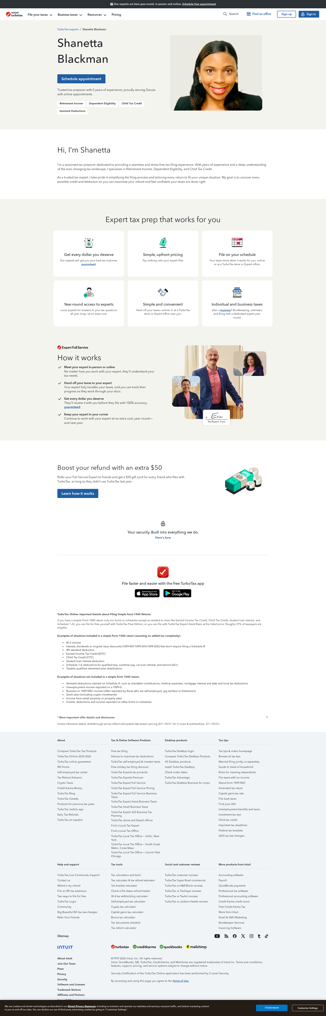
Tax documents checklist (125, 922)
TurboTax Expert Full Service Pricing (133, 788)
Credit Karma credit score (234, 901)
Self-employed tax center (72, 772)
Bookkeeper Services (231, 922)
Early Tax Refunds (67, 814)
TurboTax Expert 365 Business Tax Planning (131, 813)
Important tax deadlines (233, 825)
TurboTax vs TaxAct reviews (181, 896)
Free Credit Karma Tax (232, 906)
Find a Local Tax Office (125, 830)
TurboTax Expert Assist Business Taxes (134, 801)
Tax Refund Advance (69, 777)
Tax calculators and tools (126, 875)
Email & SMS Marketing (233, 917)
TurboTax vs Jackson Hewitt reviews (186, 901)
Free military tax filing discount (129, 767)
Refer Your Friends (68, 917)
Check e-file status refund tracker (130, 891)
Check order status (176, 772)
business (225, 310)
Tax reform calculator (123, 928)
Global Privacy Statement (81, 1006)
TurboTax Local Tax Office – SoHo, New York (135, 837)
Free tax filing (119, 751)
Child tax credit (228, 820)
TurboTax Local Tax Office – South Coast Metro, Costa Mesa (135, 845)
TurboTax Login (66, 901)
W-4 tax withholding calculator (129, 896)
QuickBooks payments (232, 885)
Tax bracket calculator (124, 885)
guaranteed (88, 264)
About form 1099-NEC (232, 782)
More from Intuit (228, 912)
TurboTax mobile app (70, 809)
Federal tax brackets (231, 830)
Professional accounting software (238, 896)
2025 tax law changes (231, 835)
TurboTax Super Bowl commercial (185, 880)
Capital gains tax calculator (127, 912)
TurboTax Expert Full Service (128, 782)
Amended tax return (231, 788)
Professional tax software (233, 891)
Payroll (223, 880)
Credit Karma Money (69, 788)
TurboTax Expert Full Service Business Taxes (134, 794)
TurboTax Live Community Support (78, 875)
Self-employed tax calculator (128, 901)
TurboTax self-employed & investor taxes (135, 761)
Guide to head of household (236, 767)
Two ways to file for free (71, 896)
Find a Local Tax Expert (125, 825)
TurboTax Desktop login (179, 751)
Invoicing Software (230, 928)
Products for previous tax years (75, 804)
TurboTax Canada (67, 798)
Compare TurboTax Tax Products (76, 751)
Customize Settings (308, 1008)
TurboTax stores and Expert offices (132, 820)
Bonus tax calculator (123, 917)
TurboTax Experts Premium (127, 777)
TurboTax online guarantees (74, 761)
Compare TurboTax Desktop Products (187, 756)
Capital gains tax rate (231, 793)
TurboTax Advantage (177, 777)
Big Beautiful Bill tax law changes (77, 912)
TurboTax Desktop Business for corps (187, 782)
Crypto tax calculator (123, 906)
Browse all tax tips (229, 756)
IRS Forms (63, 767)
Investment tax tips (230, 814)
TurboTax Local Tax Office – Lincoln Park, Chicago (136, 853)
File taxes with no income (234, 777)
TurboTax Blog (66, 793)
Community (64, 906)
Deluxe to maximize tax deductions (132, 756)
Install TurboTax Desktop (180, 767)
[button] (163, 717)
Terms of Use (180, 981)
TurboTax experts (67, 29)
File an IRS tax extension (72, 891)
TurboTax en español (70, 820)
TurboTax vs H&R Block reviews (184, 885)
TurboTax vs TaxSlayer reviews (183, 891)
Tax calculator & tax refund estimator (133, 880)
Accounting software (231, 875)
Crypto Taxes (65, 782)
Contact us (63, 880)
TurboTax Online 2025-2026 (74, 756)
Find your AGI (227, 804)
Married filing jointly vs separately (239, 761)
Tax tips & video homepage (235, 751)
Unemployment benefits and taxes (239, 809)
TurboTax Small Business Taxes (129, 806)
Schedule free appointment (199, 4)
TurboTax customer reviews (181, 875)
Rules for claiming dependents (237, 772)
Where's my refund (68, 885)
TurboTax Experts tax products (129, 772)
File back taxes (227, 798)
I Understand (272, 1008)
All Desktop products (178, 761)
